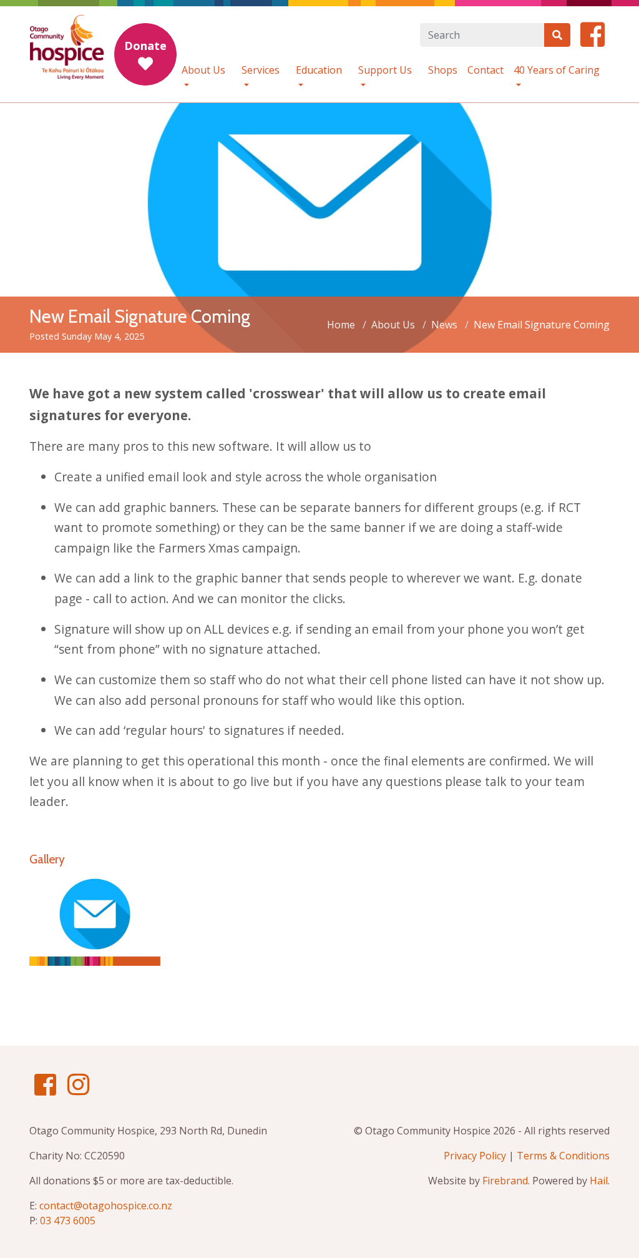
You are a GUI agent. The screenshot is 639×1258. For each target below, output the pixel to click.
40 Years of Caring (557, 70)
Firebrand (505, 1180)
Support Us (385, 70)
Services (260, 70)
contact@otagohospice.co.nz (105, 1205)
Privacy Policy (475, 1155)
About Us (203, 70)
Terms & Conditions (563, 1155)
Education (319, 70)
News (444, 325)
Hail (599, 1180)
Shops (442, 70)
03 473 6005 (67, 1220)
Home (341, 325)
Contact (485, 70)
